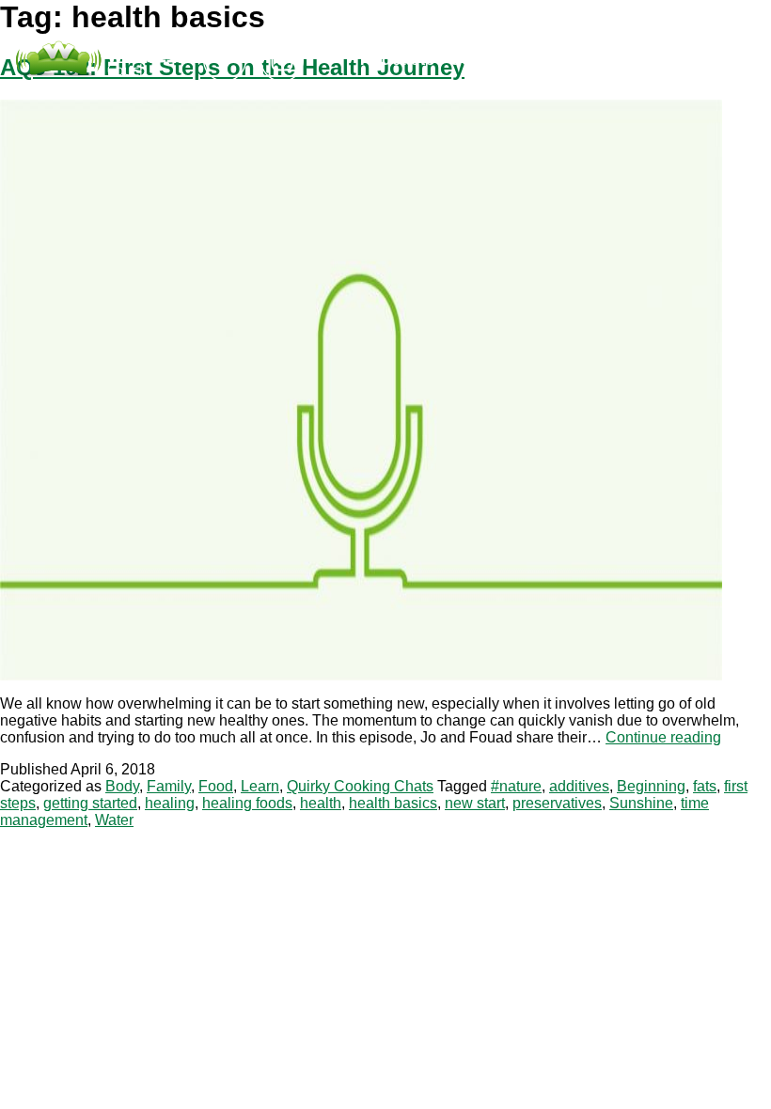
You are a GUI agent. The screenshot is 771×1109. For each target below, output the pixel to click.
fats (704, 786)
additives (579, 786)
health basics (393, 803)
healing (170, 803)
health (320, 803)
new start (475, 803)
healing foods (247, 803)
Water (114, 820)
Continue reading (663, 737)
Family (169, 786)
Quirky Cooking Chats (360, 786)
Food (215, 786)
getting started (90, 803)
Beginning (651, 786)
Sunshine (641, 803)
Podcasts (397, 60)
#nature (516, 786)
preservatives (557, 803)
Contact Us (494, 60)
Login (576, 60)
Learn (260, 786)
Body (122, 786)
